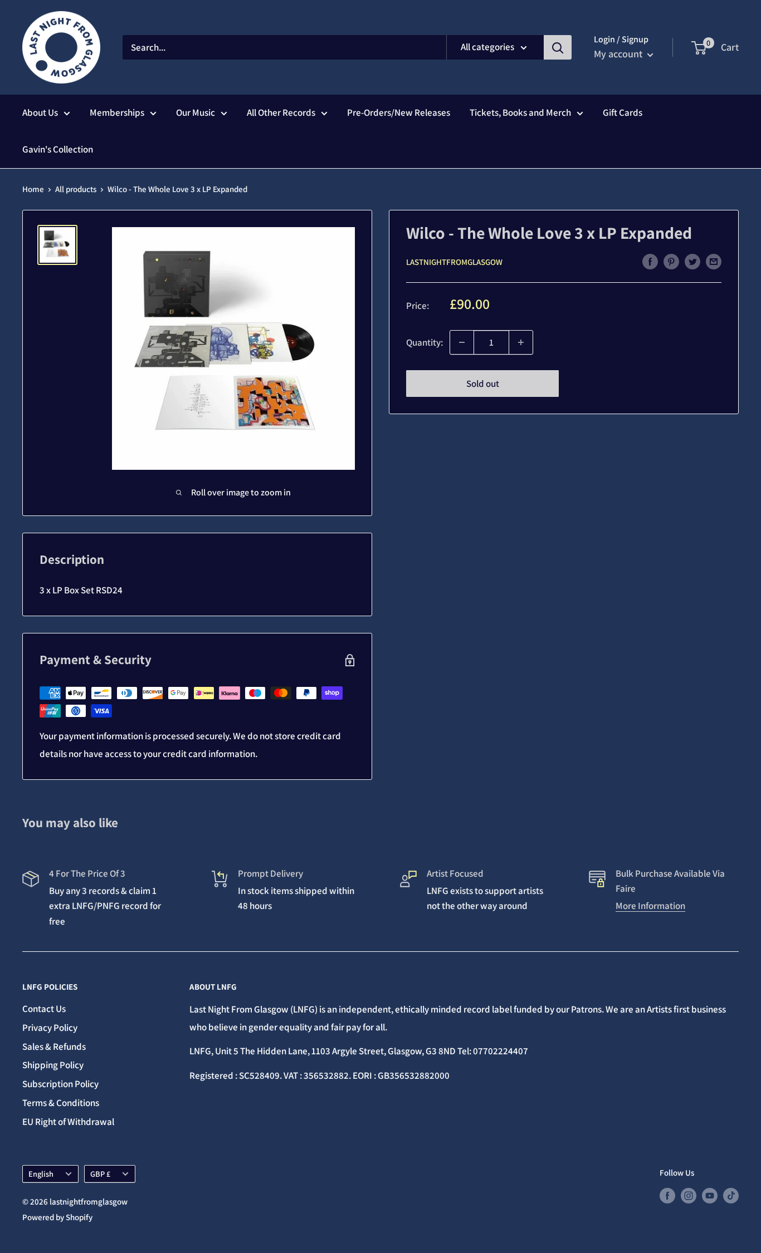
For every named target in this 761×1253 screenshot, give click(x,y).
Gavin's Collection (57, 149)
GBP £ (100, 1173)
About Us (40, 112)
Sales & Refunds (54, 1046)
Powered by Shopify (57, 1217)
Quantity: (424, 342)
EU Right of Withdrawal (68, 1122)
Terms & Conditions (60, 1103)
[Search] (558, 47)
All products (75, 189)
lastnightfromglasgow (454, 262)
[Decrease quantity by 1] (462, 342)
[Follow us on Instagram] (688, 1195)
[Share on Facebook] (650, 261)
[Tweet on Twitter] (692, 261)
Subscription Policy (60, 1084)
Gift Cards (622, 112)
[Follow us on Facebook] (667, 1195)
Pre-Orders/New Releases (398, 112)
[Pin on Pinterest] (671, 261)
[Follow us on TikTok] (731, 1195)
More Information (650, 906)
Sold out (482, 383)
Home (33, 189)
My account (619, 53)
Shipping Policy (53, 1065)
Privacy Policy (49, 1027)
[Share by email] (713, 261)
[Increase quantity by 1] (521, 342)
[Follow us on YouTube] (710, 1195)
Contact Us (44, 1009)
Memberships (117, 112)
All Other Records (281, 112)
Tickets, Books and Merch (520, 112)
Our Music (195, 112)
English (40, 1173)
